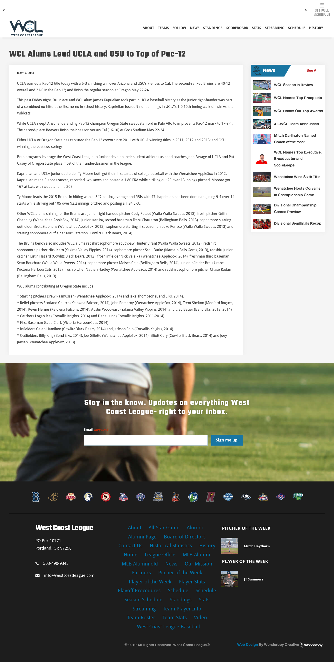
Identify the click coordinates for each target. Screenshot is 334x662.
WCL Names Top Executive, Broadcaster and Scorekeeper (298, 158)
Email (96, 429)
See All (312, 70)
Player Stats (192, 582)
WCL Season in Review (293, 84)
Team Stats (174, 617)
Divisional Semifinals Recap (297, 223)
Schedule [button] (296, 28)
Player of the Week (150, 582)
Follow (179, 28)
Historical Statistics (171, 545)
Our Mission (198, 564)
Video (200, 617)
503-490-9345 (56, 563)
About (148, 28)
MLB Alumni (196, 555)
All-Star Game (164, 528)
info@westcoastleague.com (69, 575)
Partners (141, 572)
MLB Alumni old (140, 564)
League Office (160, 555)
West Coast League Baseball (168, 627)
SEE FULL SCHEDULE (322, 12)
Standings (212, 28)
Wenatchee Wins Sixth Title (297, 176)
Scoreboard (237, 28)
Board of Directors (185, 537)
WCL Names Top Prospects (298, 97)
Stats (204, 599)
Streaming (274, 28)
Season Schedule (143, 599)
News (194, 28)
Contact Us (130, 545)
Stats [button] (256, 28)
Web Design (247, 644)
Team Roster (141, 617)
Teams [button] (163, 28)
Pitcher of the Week (180, 572)
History (316, 28)
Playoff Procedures (139, 590)
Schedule (178, 590)
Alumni (195, 528)
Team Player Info (182, 609)
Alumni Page (142, 537)
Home (130, 555)
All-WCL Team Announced (296, 123)
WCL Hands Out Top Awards (298, 111)
